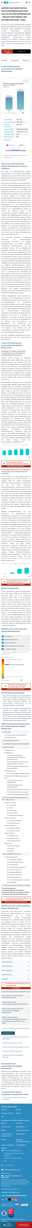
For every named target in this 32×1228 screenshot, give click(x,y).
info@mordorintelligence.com (12, 1169)
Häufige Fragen (20, 1134)
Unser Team (19, 1123)
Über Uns (3, 1123)
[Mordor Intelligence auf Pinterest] (13, 1199)
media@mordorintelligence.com (13, 1175)
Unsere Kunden (5, 1127)
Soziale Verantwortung (22, 1130)
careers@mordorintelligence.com (10, 1192)
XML (2, 1117)
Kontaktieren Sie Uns (7, 1113)
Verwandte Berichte (8, 1033)
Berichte (18, 1109)
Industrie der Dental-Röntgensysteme (12, 1043)
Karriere (3, 1139)
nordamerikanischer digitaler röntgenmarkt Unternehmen (14, 1098)
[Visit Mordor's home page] (6, 2)
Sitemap (18, 1113)
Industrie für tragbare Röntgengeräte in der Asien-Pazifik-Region (15, 1038)
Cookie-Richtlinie (21, 1145)
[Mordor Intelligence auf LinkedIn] (2, 1199)
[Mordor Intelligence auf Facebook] (6, 1199)
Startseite (4, 1109)
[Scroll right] (30, 60)
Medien (3, 1130)
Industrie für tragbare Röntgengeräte (12, 1051)
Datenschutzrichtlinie (7, 1145)
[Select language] (26, 2)
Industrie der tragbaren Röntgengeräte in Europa (15, 1047)
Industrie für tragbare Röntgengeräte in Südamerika (12, 1056)
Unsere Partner (20, 1127)
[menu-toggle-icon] (2, 2)
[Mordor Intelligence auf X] (9, 1199)
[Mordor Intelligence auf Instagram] (16, 1199)
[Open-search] (30, 2)
